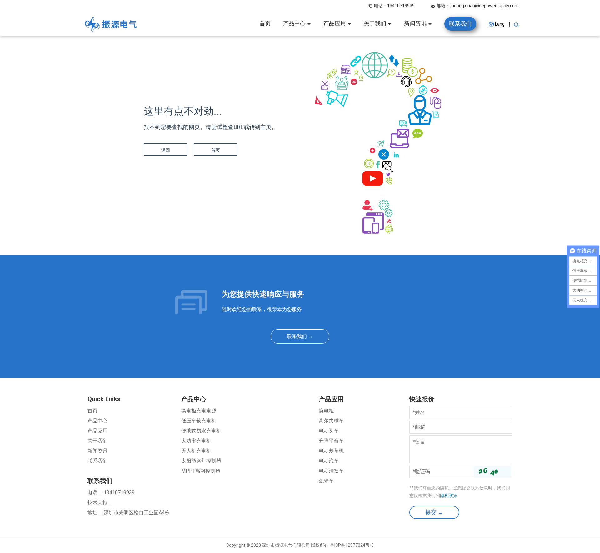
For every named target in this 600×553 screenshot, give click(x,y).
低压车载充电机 (198, 421)
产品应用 (98, 431)
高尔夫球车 (331, 421)
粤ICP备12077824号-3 (352, 545)
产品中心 (98, 421)
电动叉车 (329, 431)
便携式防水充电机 (201, 431)
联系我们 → (300, 336)
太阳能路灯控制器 (201, 461)
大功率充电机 (196, 441)
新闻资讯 (98, 451)
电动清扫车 (331, 471)
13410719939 (401, 5)
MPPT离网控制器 (200, 471)
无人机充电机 (196, 451)
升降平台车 (331, 441)
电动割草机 (331, 451)
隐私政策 (449, 495)
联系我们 (98, 461)
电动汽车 (329, 461)
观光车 (326, 481)
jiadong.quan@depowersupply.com (484, 5)
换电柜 (326, 411)
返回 (165, 150)
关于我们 (98, 441)
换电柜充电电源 (198, 411)
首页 (215, 150)
